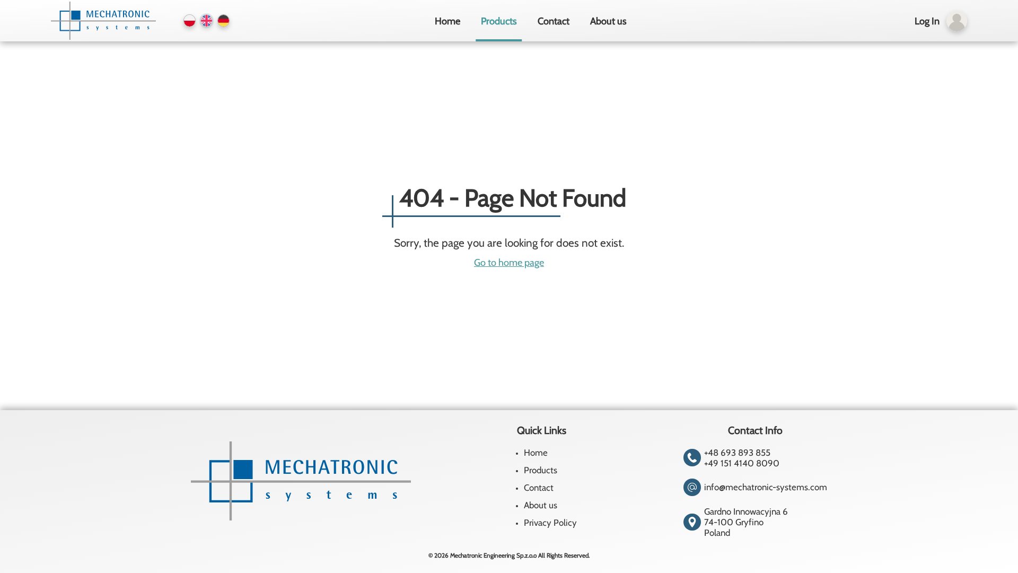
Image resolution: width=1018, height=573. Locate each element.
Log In (927, 21)
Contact (553, 21)
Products (499, 21)
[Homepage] (102, 21)
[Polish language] (189, 20)
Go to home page (509, 262)
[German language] (223, 20)
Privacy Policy (550, 522)
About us (608, 21)
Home (447, 21)
